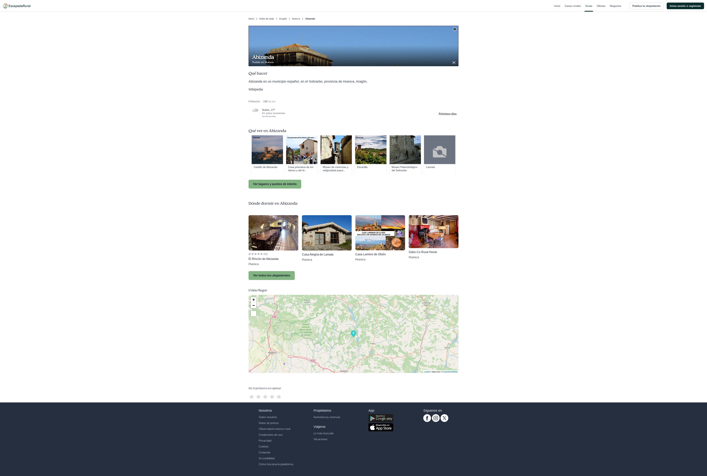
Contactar (264, 452)
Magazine (615, 5)
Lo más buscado (324, 433)
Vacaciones (321, 439)
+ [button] (253, 299)
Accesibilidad (267, 458)
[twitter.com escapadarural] (444, 421)
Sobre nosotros (268, 417)
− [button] (253, 305)
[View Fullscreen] (253, 313)
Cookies (264, 446)
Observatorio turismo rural (274, 428)
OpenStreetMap (450, 371)
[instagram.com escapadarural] (436, 421)
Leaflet (427, 371)
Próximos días (448, 113)
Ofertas (601, 5)
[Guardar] (454, 29)
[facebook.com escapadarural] (427, 421)
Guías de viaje (266, 18)
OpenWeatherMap (269, 116)
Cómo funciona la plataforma (276, 464)
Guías (588, 5)
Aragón (283, 18)
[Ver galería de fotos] (454, 62)
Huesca (296, 18)
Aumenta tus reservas (327, 417)
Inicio (557, 5)
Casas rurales (573, 5)
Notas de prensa (269, 423)
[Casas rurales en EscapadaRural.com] (16, 5)
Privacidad (265, 440)
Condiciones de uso (270, 434)
